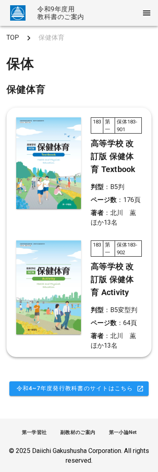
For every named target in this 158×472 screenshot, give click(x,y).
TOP (12, 37)
